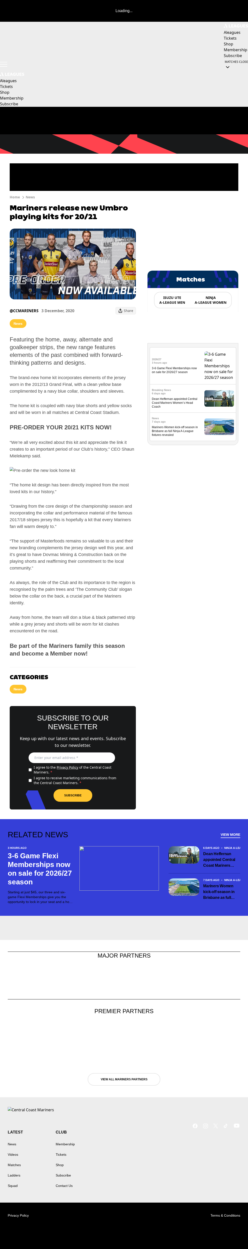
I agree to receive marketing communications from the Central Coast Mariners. (75, 780)
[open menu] (3, 64)
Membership (65, 1144)
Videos (13, 1154)
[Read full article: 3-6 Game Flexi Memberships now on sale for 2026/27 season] (219, 365)
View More (230, 835)
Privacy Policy (67, 767)
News (30, 197)
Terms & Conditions (225, 1215)
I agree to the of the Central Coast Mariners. (72, 769)
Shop (60, 1165)
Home (15, 197)
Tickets (61, 1154)
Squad (13, 1186)
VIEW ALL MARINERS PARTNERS (124, 1079)
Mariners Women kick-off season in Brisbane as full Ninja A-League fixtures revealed (175, 431)
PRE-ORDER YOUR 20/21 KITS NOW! (61, 427)
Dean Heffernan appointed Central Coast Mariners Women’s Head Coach (174, 402)
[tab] (172, 300)
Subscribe (73, 795)
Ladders (14, 1175)
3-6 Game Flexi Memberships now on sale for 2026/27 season (40, 869)
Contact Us (64, 1186)
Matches (14, 1165)
